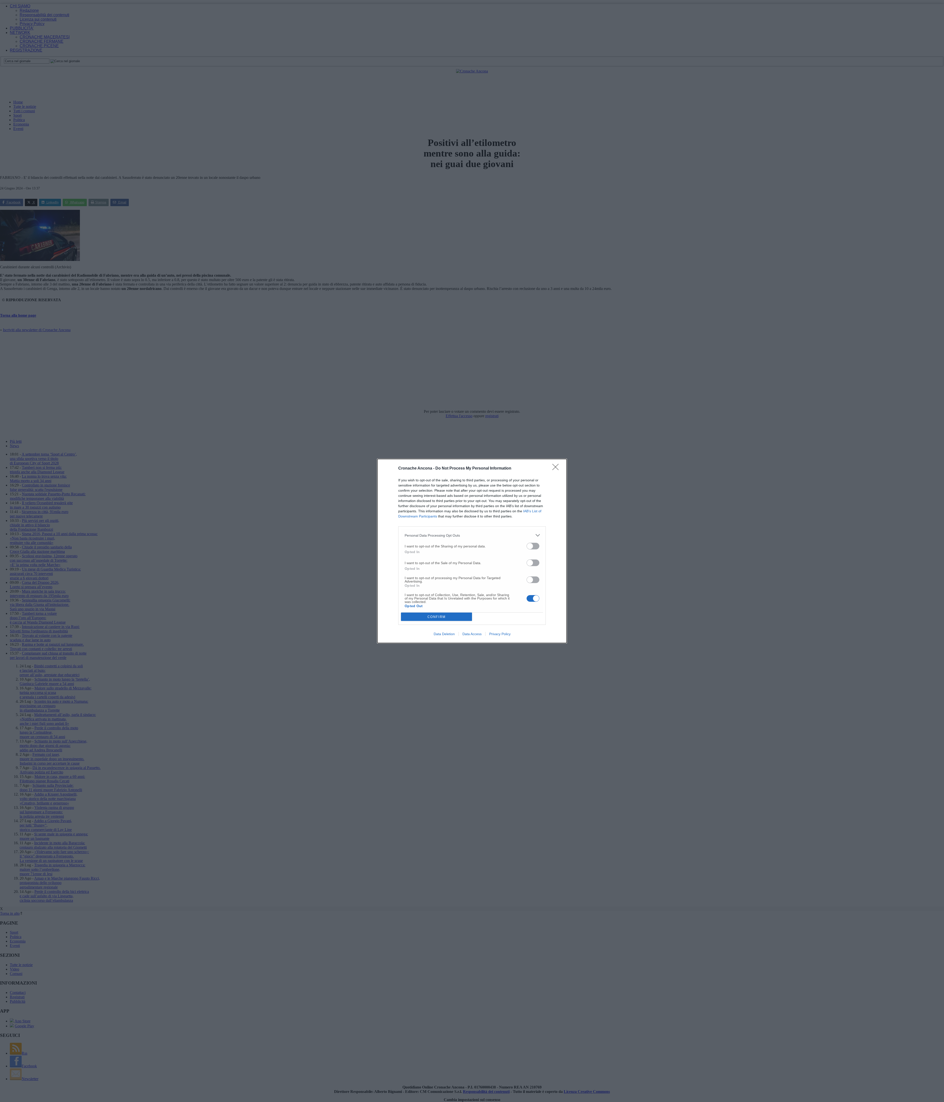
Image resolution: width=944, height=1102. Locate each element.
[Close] (557, 468)
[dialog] (472, 551)
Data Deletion (444, 634)
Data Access (472, 634)
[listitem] (472, 535)
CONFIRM (437, 617)
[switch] (533, 546)
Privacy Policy (500, 634)
